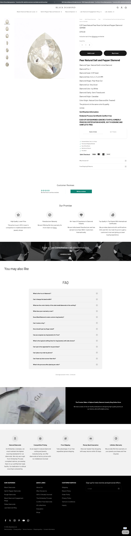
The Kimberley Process (44, 498)
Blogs (38, 512)
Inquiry (64, 505)
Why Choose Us (41, 491)
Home (80, 19)
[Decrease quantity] (82, 45)
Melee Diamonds (9, 504)
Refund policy (8, 529)
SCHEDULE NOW (65, 254)
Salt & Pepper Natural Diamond (50, 11)
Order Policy (66, 494)
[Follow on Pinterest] (19, 520)
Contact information (49, 529)
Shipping (95, 36)
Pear (99, 19)
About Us (39, 487)
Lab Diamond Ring (10, 508)
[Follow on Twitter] (10, 520)
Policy (55, 228)
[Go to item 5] (7, 49)
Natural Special (70, 11)
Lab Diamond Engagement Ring (90, 11)
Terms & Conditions (68, 502)
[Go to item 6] (7, 57)
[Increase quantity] (89, 45)
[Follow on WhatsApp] (28, 520)
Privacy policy (17, 529)
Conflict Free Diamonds (44, 502)
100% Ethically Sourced (44, 494)
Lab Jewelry (108, 11)
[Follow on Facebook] (5, 520)
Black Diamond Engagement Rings (13, 499)
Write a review (81, 191)
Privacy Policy (66, 498)
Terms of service (27, 529)
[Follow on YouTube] (23, 520)
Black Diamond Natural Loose (26, 11)
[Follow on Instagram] (14, 520)
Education (39, 509)
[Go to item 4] (7, 42)
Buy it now (115, 53)
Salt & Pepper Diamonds (90, 19)
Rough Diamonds (10, 494)
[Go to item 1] (7, 21)
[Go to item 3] (7, 35)
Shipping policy (38, 529)
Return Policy (66, 491)
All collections (41, 505)
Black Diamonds (9, 487)
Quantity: (82, 41)
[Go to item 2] (7, 28)
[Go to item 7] (7, 64)
